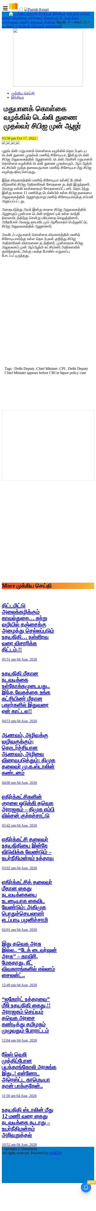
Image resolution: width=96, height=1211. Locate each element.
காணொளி (53, 26)
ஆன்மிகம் (71, 18)
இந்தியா (59, 14)
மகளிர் (24, 22)
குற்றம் (85, 14)
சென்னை (19, 18)
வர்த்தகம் (35, 18)
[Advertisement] (48, 313)
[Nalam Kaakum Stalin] (48, 85)
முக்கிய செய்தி (26, 14)
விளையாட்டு (53, 18)
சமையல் (36, 22)
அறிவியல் (22, 26)
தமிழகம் (72, 14)
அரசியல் (45, 14)
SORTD (55, 1153)
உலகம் (6, 18)
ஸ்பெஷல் (38, 26)
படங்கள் (8, 26)
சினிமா (49, 22)
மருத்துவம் (10, 22)
